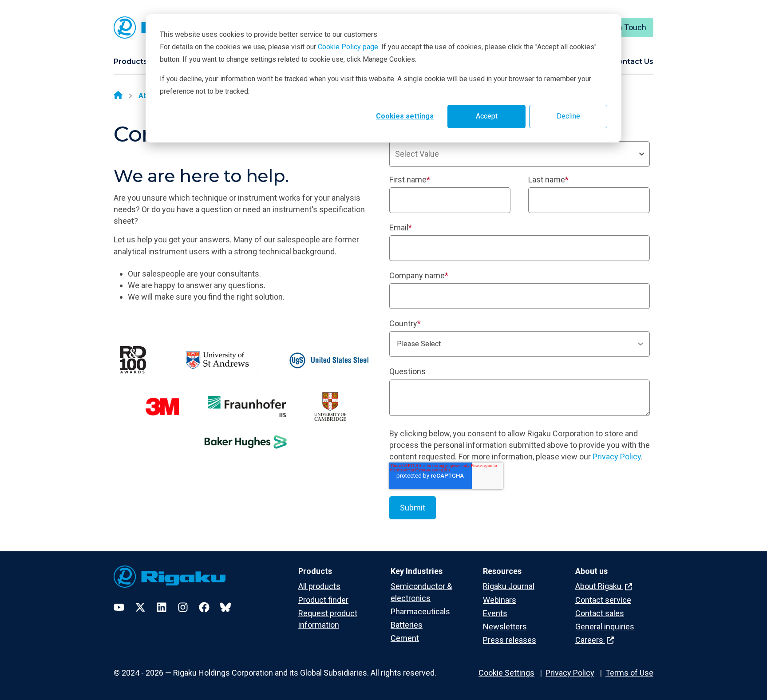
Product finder (323, 600)
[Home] (118, 95)
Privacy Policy (617, 456)
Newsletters (505, 626)
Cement (405, 638)
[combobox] (519, 154)
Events (495, 613)
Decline (568, 116)
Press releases (509, 640)
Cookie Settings (506, 672)
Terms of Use (629, 672)
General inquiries (604, 626)
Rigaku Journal (508, 586)
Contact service (603, 600)
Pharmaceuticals (420, 611)
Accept (487, 116)
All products (319, 586)
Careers (590, 640)
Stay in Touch (622, 27)
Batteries (407, 624)
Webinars (499, 600)
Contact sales (599, 613)
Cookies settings (405, 116)
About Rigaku (599, 586)
